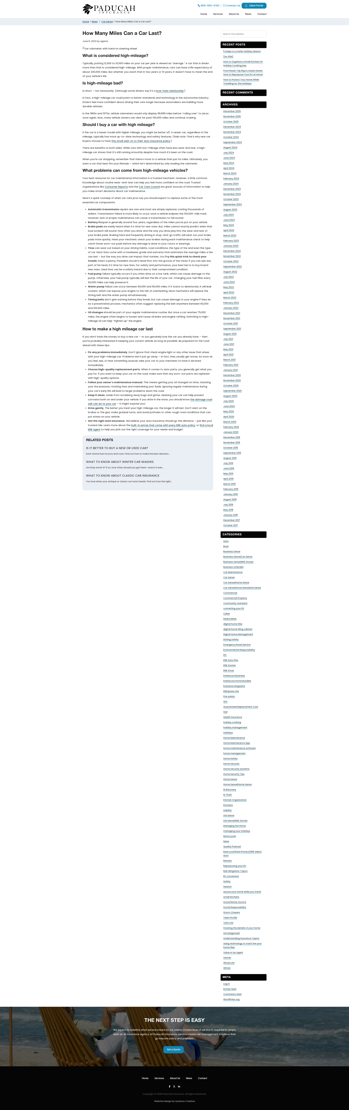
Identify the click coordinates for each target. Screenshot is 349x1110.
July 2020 (228, 401)
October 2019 (230, 447)
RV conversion (231, 876)
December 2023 (232, 188)
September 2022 (232, 266)
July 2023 (228, 214)
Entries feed (229, 989)
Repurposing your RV (234, 865)
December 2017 (231, 520)
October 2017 (230, 525)
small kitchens (231, 896)
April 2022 (228, 292)
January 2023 (230, 245)
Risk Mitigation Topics (235, 871)
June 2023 (229, 219)
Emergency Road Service (237, 644)
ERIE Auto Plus (230, 660)
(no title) (228, 56)
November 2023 (232, 194)
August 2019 (230, 458)
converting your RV (233, 608)
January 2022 (230, 307)
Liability (227, 810)
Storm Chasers (231, 912)
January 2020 (230, 432)
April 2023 (228, 230)
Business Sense (231, 551)
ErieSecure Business (234, 675)
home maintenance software (239, 748)
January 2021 (230, 370)
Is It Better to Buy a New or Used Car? (117, 448)
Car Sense (229, 577)
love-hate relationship (170, 90)
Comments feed (232, 994)
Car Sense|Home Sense (236, 582)
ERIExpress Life (231, 691)
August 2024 (230, 147)
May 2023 (228, 225)
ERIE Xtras (228, 670)
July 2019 (228, 463)
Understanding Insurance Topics (241, 938)
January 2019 (230, 494)
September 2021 (232, 328)
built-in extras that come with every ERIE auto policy (163, 425)
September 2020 (232, 390)
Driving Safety (231, 639)
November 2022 (232, 256)
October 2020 (231, 385)
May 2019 (228, 473)
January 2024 (231, 183)
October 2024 (231, 137)
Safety (227, 881)
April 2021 (228, 354)
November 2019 (231, 442)
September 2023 (232, 204)
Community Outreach (235, 603)
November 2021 (231, 318)
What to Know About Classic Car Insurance (122, 475)
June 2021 (228, 344)
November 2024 (232, 131)
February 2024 (231, 178)
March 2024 (229, 173)
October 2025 (231, 121)
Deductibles (230, 618)
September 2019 (232, 452)
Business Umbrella (233, 567)
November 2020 (232, 380)
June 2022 (229, 282)
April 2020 (228, 416)
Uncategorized (231, 933)
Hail (225, 711)
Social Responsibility (234, 907)
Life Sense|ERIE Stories (235, 820)
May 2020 (228, 411)
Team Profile (230, 917)
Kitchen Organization (235, 799)
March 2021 (229, 359)
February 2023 (231, 240)
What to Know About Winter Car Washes (120, 462)
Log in (226, 983)
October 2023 (231, 199)
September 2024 (232, 142)
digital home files (232, 623)
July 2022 (228, 276)
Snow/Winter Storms (234, 902)
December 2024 (232, 126)
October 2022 (231, 261)
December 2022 (232, 251)
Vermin (227, 957)
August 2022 (230, 271)
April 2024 (228, 168)
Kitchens (228, 805)
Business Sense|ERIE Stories (238, 561)
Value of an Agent (233, 952)
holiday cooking (232, 722)
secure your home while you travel (242, 891)
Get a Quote (173, 1049)
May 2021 (228, 349)
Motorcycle (229, 836)
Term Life (228, 922)
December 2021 (231, 313)
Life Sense (228, 815)
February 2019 (230, 489)
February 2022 (231, 302)
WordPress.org (231, 999)
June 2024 (229, 157)
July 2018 (228, 504)
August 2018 (230, 499)
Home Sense (230, 779)
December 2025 (232, 111)
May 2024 (228, 163)
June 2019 (228, 468)
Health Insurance (232, 717)
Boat (226, 546)
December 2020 (232, 375)
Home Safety (230, 758)
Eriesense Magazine (234, 686)
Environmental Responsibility (239, 649)
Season (227, 886)
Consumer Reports (116, 186)
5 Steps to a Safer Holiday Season (242, 51)
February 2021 (230, 364)
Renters (227, 860)
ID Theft (227, 794)
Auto (226, 541)
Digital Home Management (238, 634)
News (95, 21)
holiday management (235, 727)
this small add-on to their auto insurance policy (140, 141)
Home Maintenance (234, 737)
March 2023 (229, 235)
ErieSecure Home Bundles (237, 680)
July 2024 (228, 152)
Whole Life (228, 962)
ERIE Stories (229, 665)
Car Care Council (149, 186)
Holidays (228, 732)
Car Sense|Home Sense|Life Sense (242, 587)
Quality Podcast (232, 846)
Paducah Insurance (109, 9)
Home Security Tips (234, 774)
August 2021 (230, 333)
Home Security (231, 763)
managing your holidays (236, 831)
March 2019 (229, 483)
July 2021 (228, 339)
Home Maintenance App (236, 743)
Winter (227, 968)
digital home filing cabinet (237, 629)
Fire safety (229, 696)
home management (234, 753)
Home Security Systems (236, 768)
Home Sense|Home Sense (237, 784)
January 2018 (230, 515)
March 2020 (229, 421)
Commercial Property (235, 598)
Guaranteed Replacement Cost (240, 706)
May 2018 (228, 509)
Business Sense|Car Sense (237, 556)
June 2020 (229, 406)
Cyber (226, 613)
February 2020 (231, 427)
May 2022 (228, 287)
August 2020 (230, 395)
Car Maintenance (233, 572)
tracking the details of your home (241, 928)
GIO (225, 701)
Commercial (230, 592)
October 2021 (230, 323)
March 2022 (229, 297)
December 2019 (231, 437)
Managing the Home (234, 825)
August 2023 (230, 209)
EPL (225, 655)
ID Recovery (229, 789)
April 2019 (228, 478)
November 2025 (232, 116)
